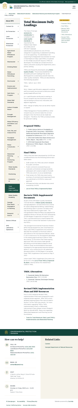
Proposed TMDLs (66, 23)
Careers (47, 343)
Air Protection (10, 31)
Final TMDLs (64, 26)
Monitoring (12, 174)
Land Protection (9, 37)
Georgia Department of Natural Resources (58, 347)
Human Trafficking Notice (13, 405)
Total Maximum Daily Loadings (13, 188)
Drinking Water (12, 67)
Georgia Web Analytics (29, 405)
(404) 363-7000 (30, 346)
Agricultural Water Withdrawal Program (11, 53)
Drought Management (11, 115)
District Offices (11, 220)
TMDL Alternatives (66, 34)
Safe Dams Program (10, 94)
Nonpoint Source (10, 214)
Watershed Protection (23, 13)
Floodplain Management (11, 138)
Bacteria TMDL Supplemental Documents (65, 30)
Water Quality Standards (13, 168)
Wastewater (11, 62)
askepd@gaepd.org (16, 364)
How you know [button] (69, 1)
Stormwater (11, 81)
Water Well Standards (10, 101)
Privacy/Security (32, 401)
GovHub (70, 401)
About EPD (12, 13)
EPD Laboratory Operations (9, 227)
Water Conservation (11, 147)
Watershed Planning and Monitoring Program (46, 13)
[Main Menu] (74, 7)
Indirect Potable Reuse (12, 108)
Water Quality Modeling (13, 196)
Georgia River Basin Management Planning (11, 205)
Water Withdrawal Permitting (11, 74)
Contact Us (9, 26)
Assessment (12, 180)
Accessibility (21, 401)
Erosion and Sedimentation (12, 87)
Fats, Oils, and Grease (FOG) (11, 131)
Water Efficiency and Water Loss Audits (12, 123)
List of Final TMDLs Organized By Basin (39, 188)
